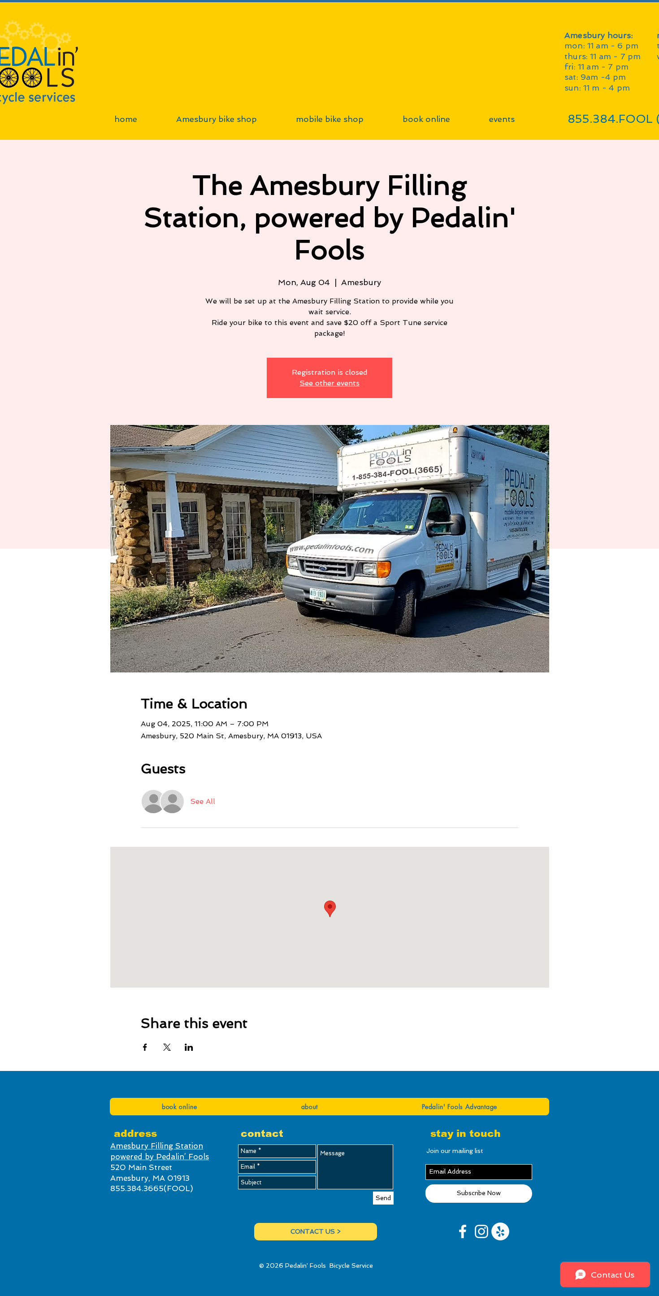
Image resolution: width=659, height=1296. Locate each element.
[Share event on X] (167, 1047)
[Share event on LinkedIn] (189, 1047)
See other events (329, 383)
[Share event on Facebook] (145, 1047)
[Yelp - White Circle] (500, 1231)
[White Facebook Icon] (463, 1231)
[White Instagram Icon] (481, 1231)
